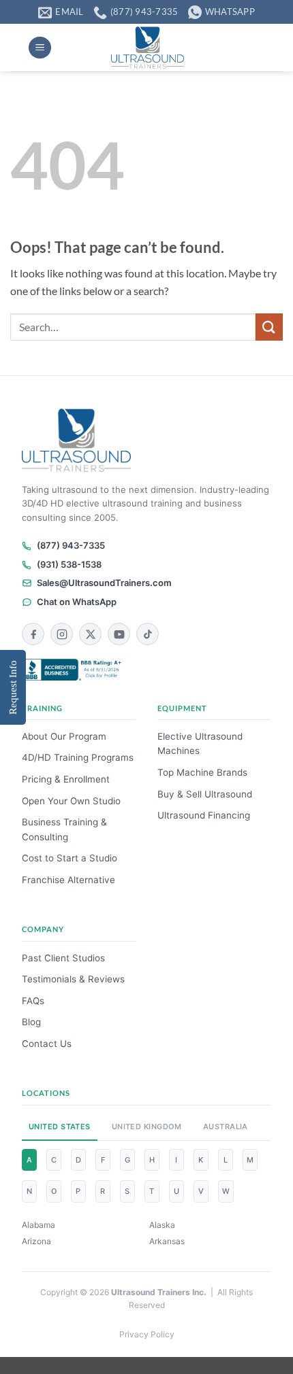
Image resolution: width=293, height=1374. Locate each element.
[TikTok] (147, 634)
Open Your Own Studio (71, 800)
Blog (31, 1021)
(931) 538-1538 (69, 564)
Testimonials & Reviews (73, 979)
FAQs (33, 1000)
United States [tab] (60, 1126)
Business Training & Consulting (64, 829)
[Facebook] (33, 634)
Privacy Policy (146, 1334)
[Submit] (269, 326)
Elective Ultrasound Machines (200, 744)
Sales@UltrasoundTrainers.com (104, 582)
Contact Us (47, 1043)
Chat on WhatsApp (77, 601)
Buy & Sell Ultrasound (204, 794)
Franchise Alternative (68, 879)
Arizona (36, 1241)
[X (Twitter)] (90, 634)
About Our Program (64, 736)
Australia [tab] (225, 1126)
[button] (40, 48)
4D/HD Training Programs (78, 757)
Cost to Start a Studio (69, 858)
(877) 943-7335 (71, 545)
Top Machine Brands (202, 772)
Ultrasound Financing (203, 815)
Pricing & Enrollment (66, 779)
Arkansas (167, 1241)
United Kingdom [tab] (147, 1126)
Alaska (162, 1225)
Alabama (38, 1225)
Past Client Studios (63, 957)
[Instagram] (61, 634)
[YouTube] (119, 634)
